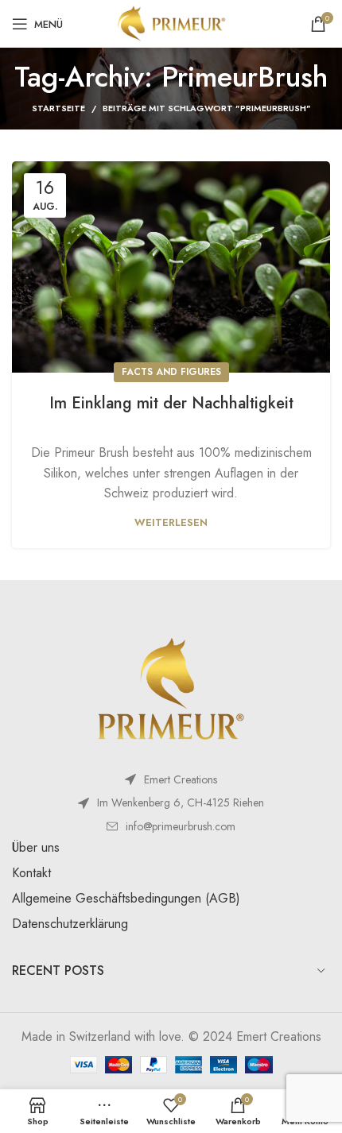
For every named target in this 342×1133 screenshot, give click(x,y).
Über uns (36, 847)
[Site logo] (171, 23)
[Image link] (171, 690)
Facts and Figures (171, 372)
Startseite (58, 108)
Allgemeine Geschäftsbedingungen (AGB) (126, 898)
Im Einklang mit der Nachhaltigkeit (171, 403)
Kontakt (31, 873)
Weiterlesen (171, 522)
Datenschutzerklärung (70, 924)
